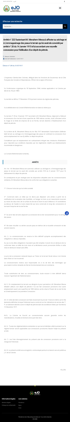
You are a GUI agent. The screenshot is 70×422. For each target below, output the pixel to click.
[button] (60, 7)
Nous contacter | (7, 1)
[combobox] (33, 26)
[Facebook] (64, 1)
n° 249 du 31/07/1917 (13, 66)
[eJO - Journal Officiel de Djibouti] (12, 8)
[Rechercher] (65, 26)
